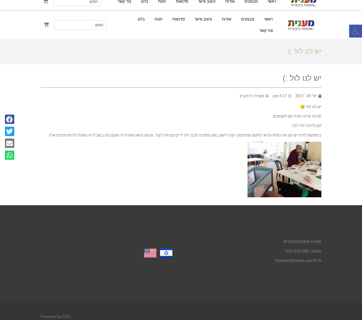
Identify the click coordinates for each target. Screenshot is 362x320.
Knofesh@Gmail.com (294, 261)
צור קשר (266, 30)
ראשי (268, 19)
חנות (159, 19)
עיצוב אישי (203, 19)
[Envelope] (9, 143)
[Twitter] (9, 131)
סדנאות (178, 19)
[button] (355, 31)
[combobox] (80, 25)
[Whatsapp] (9, 155)
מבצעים (247, 19)
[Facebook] (9, 119)
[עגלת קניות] (46, 24)
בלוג (141, 19)
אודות (226, 19)
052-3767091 (297, 251)
